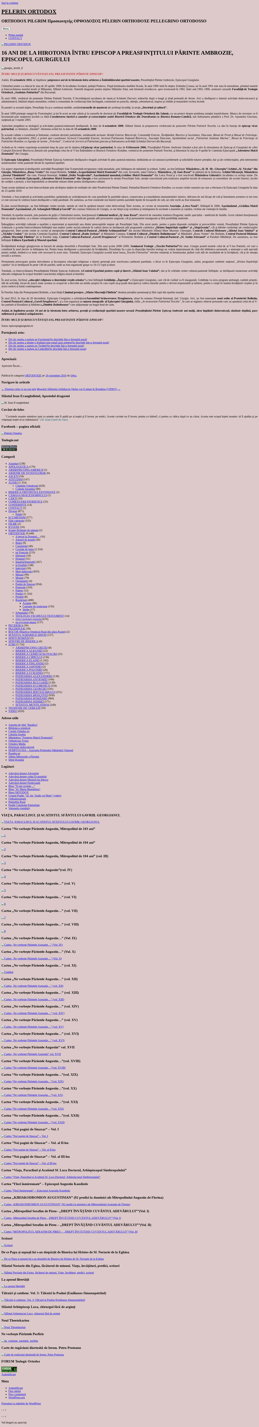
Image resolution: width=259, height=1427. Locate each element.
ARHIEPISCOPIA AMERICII (25, 469)
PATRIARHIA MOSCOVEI (32, 695)
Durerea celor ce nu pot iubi (18, 389)
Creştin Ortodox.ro (18, 731)
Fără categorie (16, 520)
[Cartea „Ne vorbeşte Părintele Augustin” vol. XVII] (31, 1054)
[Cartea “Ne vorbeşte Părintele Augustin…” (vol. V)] (3, 890)
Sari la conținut (9, 2)
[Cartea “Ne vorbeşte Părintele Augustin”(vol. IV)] (3, 876)
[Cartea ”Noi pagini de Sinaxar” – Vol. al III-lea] (28, 1163)
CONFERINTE (17, 504)
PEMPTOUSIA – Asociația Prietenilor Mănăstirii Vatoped (40, 750)
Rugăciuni (21, 600)
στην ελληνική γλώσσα (29, 619)
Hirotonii (21, 555)
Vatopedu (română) (19, 808)
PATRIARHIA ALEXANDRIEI (34, 676)
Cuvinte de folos (25, 549)
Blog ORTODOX (18, 792)
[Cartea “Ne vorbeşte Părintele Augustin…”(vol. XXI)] (32, 1108)
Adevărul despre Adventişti (23, 773)
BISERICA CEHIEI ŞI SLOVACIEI (36, 653)
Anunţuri (13, 463)
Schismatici (22, 612)
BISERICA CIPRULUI (29, 657)
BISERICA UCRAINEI (29, 673)
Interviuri (21, 568)
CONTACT (15, 38)
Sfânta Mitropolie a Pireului (23, 756)
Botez (19, 542)
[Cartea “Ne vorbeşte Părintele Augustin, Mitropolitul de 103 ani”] (3, 835)
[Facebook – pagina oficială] (11, 433)
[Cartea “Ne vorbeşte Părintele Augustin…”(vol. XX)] (32, 1095)
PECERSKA (15, 625)
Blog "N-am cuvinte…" (21, 786)
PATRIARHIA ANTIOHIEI (31, 679)
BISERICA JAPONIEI (29, 666)
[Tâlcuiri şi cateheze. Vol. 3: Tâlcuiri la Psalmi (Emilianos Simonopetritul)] (43, 1299)
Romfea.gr (14, 753)
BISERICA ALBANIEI (29, 650)
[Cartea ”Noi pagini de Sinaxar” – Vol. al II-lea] (28, 1149)
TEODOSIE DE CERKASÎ (24, 707)
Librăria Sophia (17, 734)
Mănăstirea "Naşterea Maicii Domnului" (30, 737)
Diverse (12, 511)
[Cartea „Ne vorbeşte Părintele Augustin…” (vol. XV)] (32, 1026)
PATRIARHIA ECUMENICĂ (33, 685)
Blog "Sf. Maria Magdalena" (24, 789)
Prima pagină (15, 35)
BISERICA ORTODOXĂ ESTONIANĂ (32, 492)
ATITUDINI (15, 479)
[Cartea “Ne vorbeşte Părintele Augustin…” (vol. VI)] (3, 903)
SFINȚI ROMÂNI (19, 638)
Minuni (20, 574)
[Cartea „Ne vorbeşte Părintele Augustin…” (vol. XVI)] (32, 1040)
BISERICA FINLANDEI (30, 663)
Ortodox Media (17, 743)
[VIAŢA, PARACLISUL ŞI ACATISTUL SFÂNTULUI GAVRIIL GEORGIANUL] (50, 821)
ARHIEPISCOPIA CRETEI (32, 647)
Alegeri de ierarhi (25, 539)
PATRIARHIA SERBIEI (30, 701)
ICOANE (13, 527)
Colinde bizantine (25, 488)
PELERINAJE (16, 628)
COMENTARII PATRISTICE (25, 501)
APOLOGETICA (18, 466)
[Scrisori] (7, 1245)
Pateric (19, 590)
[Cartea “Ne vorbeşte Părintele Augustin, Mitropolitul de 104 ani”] (3, 849)
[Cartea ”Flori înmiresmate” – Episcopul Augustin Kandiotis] (35, 1190)
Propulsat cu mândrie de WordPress (21, 1403)
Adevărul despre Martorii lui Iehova (28, 779)
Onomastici (22, 580)
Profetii (20, 596)
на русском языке (26, 622)
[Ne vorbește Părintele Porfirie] (19, 1340)
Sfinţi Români (16, 759)
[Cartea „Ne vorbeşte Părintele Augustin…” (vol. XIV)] (32, 1013)
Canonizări (22, 546)
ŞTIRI (12, 644)
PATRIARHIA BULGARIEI (32, 682)
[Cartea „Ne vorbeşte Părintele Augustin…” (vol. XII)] (32, 985)
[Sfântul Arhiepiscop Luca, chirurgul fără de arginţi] (30, 1313)
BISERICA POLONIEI (29, 669)
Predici (19, 593)
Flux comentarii (17, 1394)
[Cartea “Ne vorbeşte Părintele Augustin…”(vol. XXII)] (33, 1122)
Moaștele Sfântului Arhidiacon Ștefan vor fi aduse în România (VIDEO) (79, 389)
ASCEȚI (13, 476)
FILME (12, 523)
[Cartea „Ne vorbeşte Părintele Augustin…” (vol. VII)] (3, 917)
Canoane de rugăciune (35, 606)
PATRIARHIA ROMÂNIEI (31, 698)
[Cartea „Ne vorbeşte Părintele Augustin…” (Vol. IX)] (32, 944)
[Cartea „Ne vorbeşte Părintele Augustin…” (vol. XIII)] (32, 999)
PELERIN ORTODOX (28, 11)
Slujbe (26, 609)
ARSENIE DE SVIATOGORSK (27, 473)
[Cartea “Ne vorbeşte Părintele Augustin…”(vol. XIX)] (32, 1081)
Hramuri (20, 558)
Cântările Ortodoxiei (27, 485)
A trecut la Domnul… (28, 536)
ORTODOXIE (33, 375)
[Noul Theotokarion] (13, 1327)
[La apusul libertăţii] (13, 1286)
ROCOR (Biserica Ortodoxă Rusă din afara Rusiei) (37, 631)
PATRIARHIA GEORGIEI (31, 688)
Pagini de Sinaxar (25, 584)
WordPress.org (16, 1397)
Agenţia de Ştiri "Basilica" (23, 724)
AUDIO (13, 482)
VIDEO (12, 711)
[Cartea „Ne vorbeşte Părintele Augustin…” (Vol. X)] (31, 958)
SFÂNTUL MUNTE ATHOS (32, 704)
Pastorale (21, 587)
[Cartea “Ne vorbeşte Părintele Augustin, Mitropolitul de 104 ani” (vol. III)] (3, 862)
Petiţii (19, 514)
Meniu (6, 29)
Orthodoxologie (17, 798)
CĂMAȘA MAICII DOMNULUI (27, 495)
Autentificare (8, 1374)
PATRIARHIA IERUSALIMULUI (35, 692)
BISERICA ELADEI (27, 660)
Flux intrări (14, 1391)
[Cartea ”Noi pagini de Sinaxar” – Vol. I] (24, 1136)
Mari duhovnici (24, 571)
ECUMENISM (17, 517)
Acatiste (27, 603)
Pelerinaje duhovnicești (21, 747)
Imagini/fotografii (25, 561)
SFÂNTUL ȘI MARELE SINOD (27, 634)
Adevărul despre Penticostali (24, 782)
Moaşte (20, 577)
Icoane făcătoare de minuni (23, 530)
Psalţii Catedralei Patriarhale (24, 805)
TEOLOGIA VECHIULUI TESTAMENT (40, 615)
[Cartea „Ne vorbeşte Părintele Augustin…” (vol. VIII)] (3, 931)
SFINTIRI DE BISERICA (23, 641)
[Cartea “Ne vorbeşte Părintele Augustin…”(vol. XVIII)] (33, 1067)
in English (21, 565)
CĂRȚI (12, 498)
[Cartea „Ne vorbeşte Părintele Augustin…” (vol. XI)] (7, 972)
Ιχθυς (73, 375)
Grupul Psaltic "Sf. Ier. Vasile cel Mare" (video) (34, 795)
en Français (22, 552)
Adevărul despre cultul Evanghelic (27, 776)
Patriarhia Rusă (16, 801)
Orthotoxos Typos (18, 740)
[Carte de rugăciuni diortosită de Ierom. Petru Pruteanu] (32, 1354)
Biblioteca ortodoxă (19, 728)
